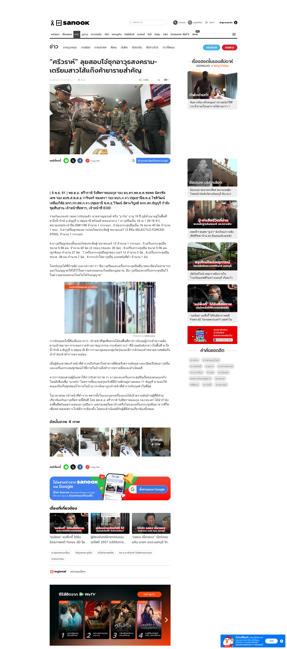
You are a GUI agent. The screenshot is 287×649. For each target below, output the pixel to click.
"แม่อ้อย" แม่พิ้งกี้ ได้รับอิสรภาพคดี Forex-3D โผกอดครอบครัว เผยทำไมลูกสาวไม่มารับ (211, 319)
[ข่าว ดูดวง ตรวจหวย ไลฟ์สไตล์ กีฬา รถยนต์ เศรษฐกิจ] (70, 23)
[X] (73, 160)
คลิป (165, 34)
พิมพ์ (83, 79)
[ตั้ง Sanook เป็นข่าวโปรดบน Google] (110, 486)
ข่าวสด (210, 372)
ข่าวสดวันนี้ (195, 366)
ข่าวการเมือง (196, 372)
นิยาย (195, 34)
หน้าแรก (55, 34)
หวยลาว (209, 366)
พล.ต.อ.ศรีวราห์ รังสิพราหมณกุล (135, 552)
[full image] (64, 442)
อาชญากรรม (57, 558)
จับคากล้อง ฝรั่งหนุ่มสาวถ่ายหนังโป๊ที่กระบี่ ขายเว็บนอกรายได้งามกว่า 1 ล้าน (211, 106)
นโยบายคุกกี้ (259, 644)
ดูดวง (85, 34)
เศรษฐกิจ (117, 34)
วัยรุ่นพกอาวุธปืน (83, 552)
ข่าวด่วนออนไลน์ (211, 360)
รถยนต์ (141, 34)
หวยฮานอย (221, 384)
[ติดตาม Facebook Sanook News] (212, 334)
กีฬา (107, 34)
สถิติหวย (194, 384)
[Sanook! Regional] (58, 572)
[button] (131, 23)
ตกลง (271, 641)
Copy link (95, 160)
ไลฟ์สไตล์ (129, 34)
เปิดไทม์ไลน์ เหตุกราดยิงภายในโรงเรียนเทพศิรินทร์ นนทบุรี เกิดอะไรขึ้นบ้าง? (211, 277)
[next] (166, 620)
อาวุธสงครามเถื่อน (60, 552)
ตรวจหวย (220, 378)
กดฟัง (145, 79)
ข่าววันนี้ (207, 384)
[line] (66, 160)
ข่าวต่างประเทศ (225, 366)
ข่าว (77, 34)
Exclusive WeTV (180, 34)
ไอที (149, 34)
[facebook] (80, 160)
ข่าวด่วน (194, 360)
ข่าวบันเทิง (96, 34)
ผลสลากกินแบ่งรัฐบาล (200, 378)
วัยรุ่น (157, 34)
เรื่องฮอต (67, 34)
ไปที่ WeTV (149, 594)
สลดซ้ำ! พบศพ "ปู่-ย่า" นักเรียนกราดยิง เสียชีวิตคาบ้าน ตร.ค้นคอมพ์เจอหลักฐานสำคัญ (212, 236)
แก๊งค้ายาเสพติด (105, 552)
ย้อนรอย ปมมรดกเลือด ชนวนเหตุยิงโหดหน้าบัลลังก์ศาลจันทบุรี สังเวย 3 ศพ (210, 194)
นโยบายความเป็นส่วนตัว (243, 644)
